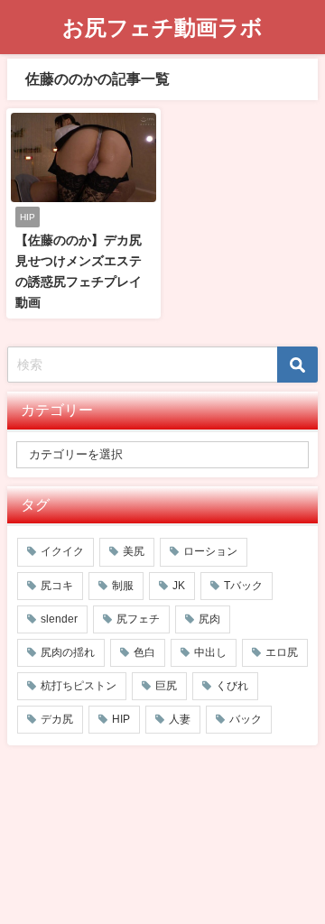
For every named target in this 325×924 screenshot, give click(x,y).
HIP (121, 719)
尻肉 (209, 619)
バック (245, 719)
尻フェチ (138, 619)
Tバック (243, 585)
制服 (123, 585)
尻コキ (57, 585)
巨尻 (166, 685)
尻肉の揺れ (68, 652)
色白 (144, 652)
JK (178, 585)
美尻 (133, 551)
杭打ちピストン (78, 685)
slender (59, 619)
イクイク (62, 551)
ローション (210, 551)
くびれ (232, 685)
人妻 (179, 719)
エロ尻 (281, 652)
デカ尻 (57, 719)
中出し (210, 652)
